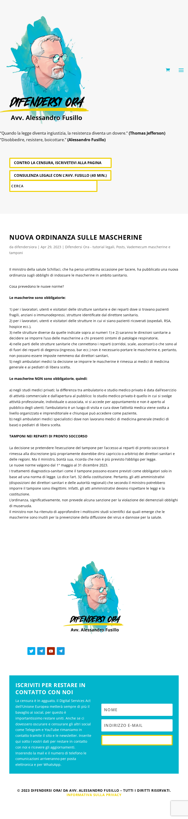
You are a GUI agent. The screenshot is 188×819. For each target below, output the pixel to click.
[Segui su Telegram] (41, 651)
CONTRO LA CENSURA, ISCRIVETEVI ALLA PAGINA (57, 162)
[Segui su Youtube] (51, 651)
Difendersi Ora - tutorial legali (89, 247)
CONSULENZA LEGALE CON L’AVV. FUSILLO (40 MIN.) (60, 175)
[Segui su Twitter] (31, 651)
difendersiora (25, 247)
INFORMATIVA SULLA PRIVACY (94, 794)
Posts (120, 247)
